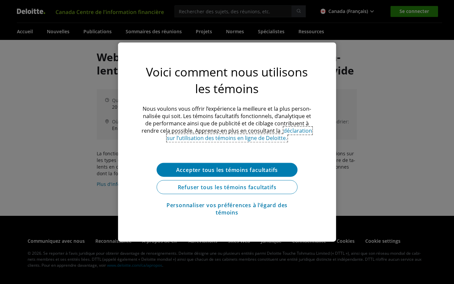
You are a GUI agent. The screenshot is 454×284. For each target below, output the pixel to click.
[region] (227, 142)
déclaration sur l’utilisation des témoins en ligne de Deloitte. (239, 134)
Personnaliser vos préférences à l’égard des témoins (227, 209)
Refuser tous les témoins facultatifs (227, 187)
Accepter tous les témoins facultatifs (227, 170)
